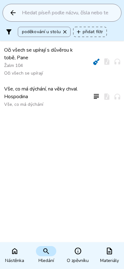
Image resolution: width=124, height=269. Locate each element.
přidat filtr (89, 31)
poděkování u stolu (45, 31)
